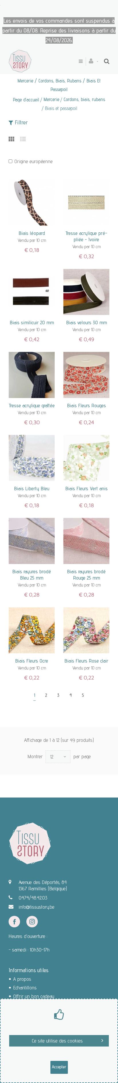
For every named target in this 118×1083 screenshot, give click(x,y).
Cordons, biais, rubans (84, 99)
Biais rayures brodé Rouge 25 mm (86, 574)
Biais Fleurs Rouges (86, 405)
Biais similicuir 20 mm (32, 322)
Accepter (59, 1067)
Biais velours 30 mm (86, 322)
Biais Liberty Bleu (31, 488)
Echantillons (25, 987)
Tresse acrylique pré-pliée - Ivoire (86, 236)
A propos (22, 979)
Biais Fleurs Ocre (31, 661)
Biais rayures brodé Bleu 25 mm (31, 574)
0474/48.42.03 (33, 898)
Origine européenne (33, 161)
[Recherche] (106, 61)
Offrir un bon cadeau (33, 996)
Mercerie (51, 99)
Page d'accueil (26, 100)
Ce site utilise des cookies (57, 1041)
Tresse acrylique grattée (32, 405)
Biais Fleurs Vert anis (86, 488)
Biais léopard (32, 233)
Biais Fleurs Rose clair (86, 661)
